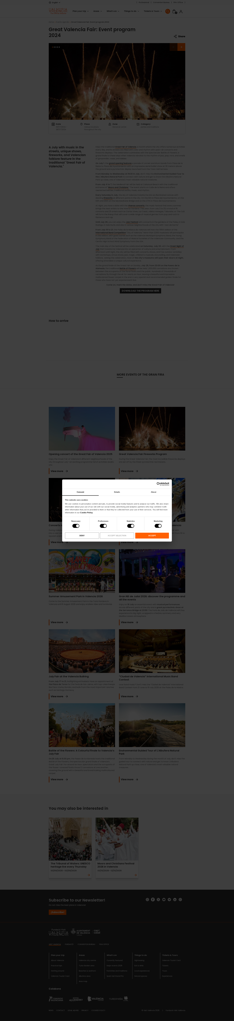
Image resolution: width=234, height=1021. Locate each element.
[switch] (103, 526)
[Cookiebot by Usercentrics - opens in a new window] (158, 484)
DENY (82, 536)
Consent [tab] (80, 492)
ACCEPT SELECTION (117, 536)
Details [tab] (117, 492)
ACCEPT (152, 536)
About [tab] (153, 492)
